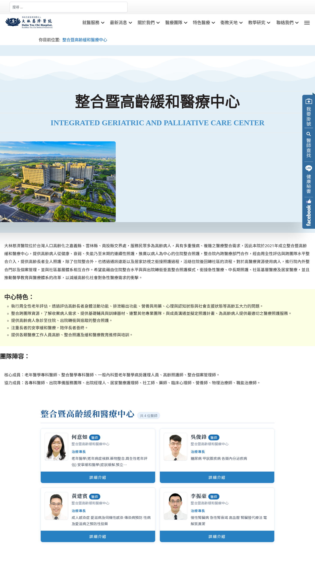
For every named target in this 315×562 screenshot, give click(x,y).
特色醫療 (201, 22)
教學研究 (256, 22)
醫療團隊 (173, 22)
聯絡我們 (285, 22)
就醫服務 (90, 22)
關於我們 (146, 22)
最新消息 (118, 22)
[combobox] (69, 7)
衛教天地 (229, 22)
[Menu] (307, 22)
